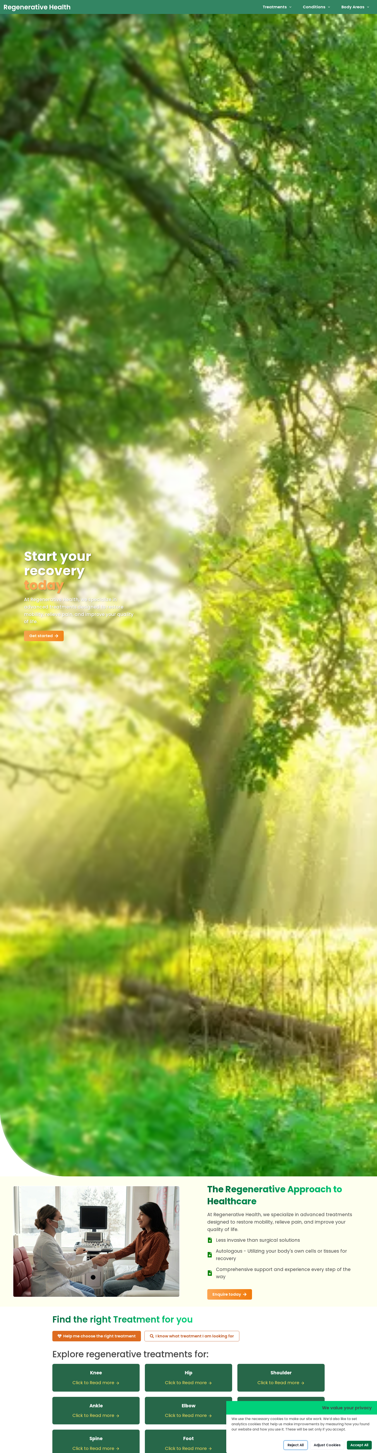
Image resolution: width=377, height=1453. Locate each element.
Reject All (296, 1445)
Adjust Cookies (327, 1445)
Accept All (359, 1445)
